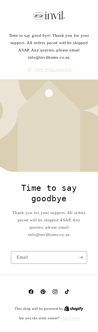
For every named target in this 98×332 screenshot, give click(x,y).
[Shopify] (73, 309)
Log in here (69, 318)
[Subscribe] (81, 257)
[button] (49, 69)
